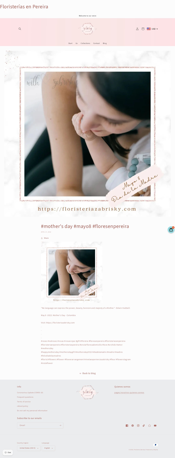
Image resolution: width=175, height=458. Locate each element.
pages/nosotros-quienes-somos (129, 392)
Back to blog (89, 373)
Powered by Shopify (152, 450)
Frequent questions (25, 397)
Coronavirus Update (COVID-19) (30, 392)
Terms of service (24, 401)
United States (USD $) (27, 448)
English (47, 448)
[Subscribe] (60, 425)
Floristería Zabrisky (139, 450)
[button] (20, 29)
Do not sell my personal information (32, 410)
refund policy (22, 406)
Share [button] (46, 238)
